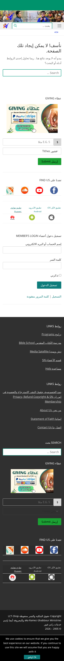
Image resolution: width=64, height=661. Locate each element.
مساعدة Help (53, 368)
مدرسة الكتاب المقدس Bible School (40, 343)
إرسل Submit (49, 161)
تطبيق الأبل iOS (54, 207)
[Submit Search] (15, 25)
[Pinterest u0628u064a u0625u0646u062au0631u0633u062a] (21, 2)
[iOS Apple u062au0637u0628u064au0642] (8, 2)
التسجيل (56, 296)
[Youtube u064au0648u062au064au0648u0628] (46, 2)
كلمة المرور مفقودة (38, 296)
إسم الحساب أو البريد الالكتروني (43, 244)
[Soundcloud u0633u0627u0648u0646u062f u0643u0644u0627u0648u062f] (40, 2)
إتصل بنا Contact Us (49, 427)
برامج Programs (51, 334)
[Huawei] (58, 8)
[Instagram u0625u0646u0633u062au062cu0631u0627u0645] (33, 2)
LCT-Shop (47, 12)
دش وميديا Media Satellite (45, 351)
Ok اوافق (32, 657)
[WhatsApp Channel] (27, 2)
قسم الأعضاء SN (51, 360)
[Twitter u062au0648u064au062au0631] (52, 2)
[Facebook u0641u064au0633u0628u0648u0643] (58, 2)
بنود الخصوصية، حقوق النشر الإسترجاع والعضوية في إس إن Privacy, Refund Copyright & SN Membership (32, 396)
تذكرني (54, 275)
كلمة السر (55, 259)
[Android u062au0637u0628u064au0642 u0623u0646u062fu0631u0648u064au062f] (15, 2)
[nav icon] (58, 25)
